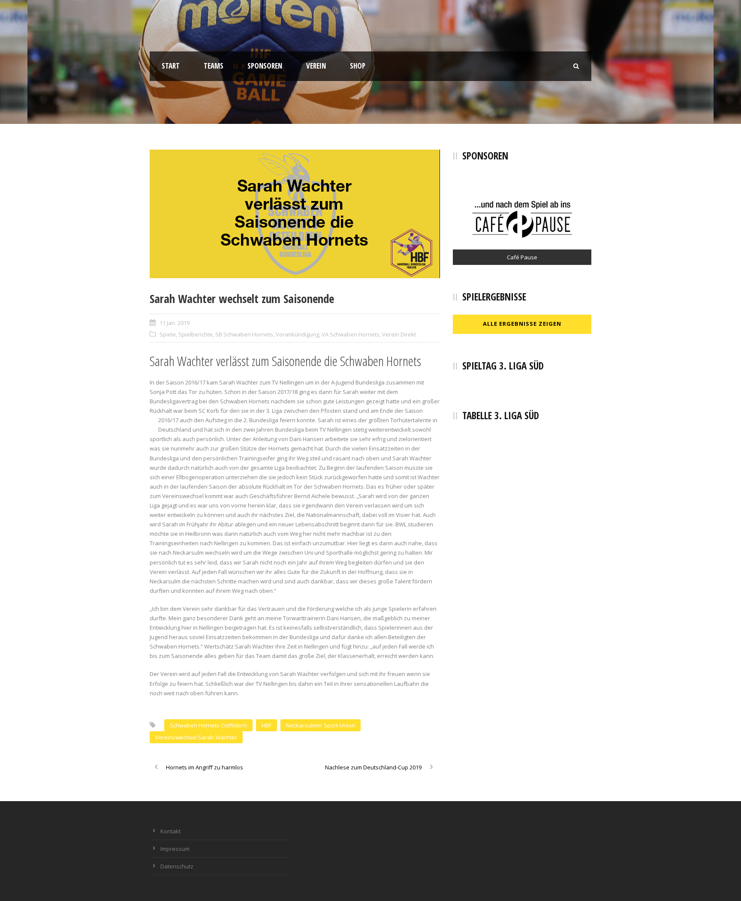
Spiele (168, 334)
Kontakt (170, 831)
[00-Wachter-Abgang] (295, 214)
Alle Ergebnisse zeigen (522, 323)
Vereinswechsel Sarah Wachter (196, 737)
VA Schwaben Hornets (351, 334)
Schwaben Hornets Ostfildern (208, 725)
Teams (213, 66)
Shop (357, 66)
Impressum (175, 849)
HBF (266, 725)
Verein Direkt (399, 334)
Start (171, 66)
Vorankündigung (297, 334)
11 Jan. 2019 (175, 323)
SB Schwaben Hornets (244, 334)
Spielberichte (195, 334)
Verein (316, 66)
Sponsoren (264, 66)
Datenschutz (176, 866)
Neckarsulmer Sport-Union (320, 725)
